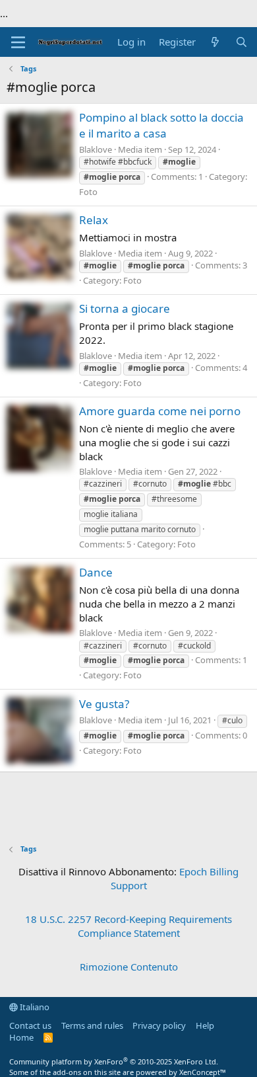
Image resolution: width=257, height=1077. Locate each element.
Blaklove (95, 149)
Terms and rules (92, 1025)
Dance (96, 572)
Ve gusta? (104, 703)
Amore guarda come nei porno (160, 411)
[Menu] (18, 42)
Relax (93, 219)
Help (205, 1025)
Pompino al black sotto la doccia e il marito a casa (161, 125)
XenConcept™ (202, 1072)
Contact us (30, 1025)
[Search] (241, 42)
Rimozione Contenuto (129, 966)
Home (21, 1037)
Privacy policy (159, 1025)
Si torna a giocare (124, 308)
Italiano (33, 1007)
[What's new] (215, 42)
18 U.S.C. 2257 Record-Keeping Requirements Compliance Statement (128, 925)
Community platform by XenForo (113, 1061)
